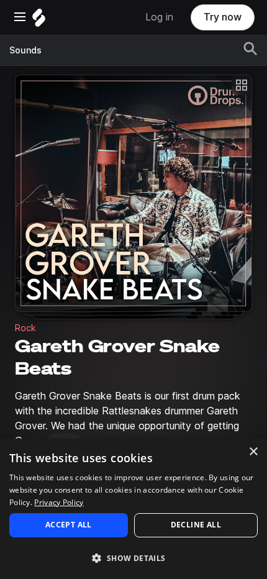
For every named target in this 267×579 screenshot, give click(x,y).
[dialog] (133, 509)
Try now (223, 17)
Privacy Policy (58, 502)
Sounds (25, 50)
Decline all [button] (196, 524)
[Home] (38, 20)
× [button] (253, 452)
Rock (25, 328)
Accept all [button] (68, 524)
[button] (133, 557)
